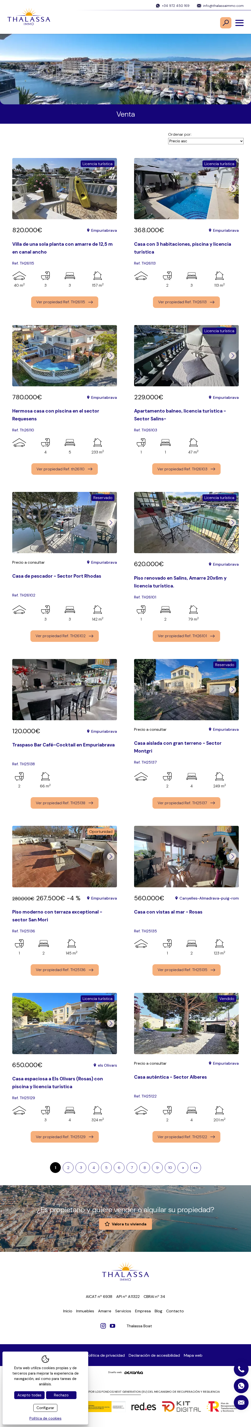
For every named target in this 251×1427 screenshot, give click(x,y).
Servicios (123, 1311)
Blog (158, 1311)
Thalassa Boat (139, 1326)
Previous (18, 188)
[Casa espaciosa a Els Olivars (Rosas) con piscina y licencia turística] (64, 1023)
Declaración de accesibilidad (154, 1355)
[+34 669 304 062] (241, 1385)
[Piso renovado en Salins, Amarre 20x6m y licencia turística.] (186, 522)
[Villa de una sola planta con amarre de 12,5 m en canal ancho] (64, 188)
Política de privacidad (105, 1355)
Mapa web (193, 1355)
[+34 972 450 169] (241, 1369)
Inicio (67, 1311)
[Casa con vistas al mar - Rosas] (186, 856)
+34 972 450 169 (175, 5)
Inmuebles (85, 1311)
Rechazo (61, 1395)
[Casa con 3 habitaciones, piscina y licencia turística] (186, 188)
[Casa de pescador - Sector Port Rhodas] (64, 522)
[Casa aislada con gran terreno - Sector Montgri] (186, 689)
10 (170, 1167)
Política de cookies (45, 1418)
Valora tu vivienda (129, 1224)
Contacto (175, 1311)
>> (195, 1167)
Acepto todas (29, 1395)
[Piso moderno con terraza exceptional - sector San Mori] (64, 856)
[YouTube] (112, 1326)
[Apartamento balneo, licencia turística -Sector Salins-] (186, 355)
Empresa (143, 1311)
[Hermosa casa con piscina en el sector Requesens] (64, 355)
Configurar (45, 1407)
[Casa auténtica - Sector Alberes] (186, 1023)
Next (110, 188)
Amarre (104, 1311)
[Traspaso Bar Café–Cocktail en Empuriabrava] (64, 689)
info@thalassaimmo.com (223, 5)
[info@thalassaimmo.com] (241, 1402)
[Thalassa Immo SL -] (28, 17)
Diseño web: (115, 1372)
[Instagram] (103, 1326)
